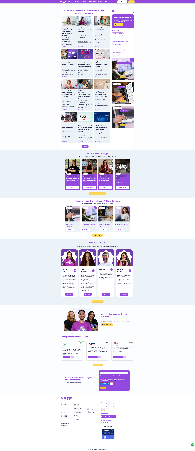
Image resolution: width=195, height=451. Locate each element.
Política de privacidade (64, 425)
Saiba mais (64, 46)
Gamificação (76, 415)
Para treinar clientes (64, 416)
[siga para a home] (63, 2)
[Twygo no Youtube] (108, 423)
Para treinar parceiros (64, 415)
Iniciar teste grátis (118, 24)
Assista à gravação (89, 187)
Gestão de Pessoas (82, 37)
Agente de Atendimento (78, 411)
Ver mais (85, 146)
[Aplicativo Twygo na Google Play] (112, 418)
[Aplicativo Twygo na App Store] (104, 418)
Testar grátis (131, 1)
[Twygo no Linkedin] (102, 423)
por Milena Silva (65, 37)
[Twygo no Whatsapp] (104, 423)
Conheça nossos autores (97, 301)
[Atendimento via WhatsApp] (192, 444)
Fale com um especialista (106, 324)
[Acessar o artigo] (69, 21)
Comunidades (76, 419)
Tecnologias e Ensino (66, 39)
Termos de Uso (63, 426)
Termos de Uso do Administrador (66, 428)
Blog (88, 408)
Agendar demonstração (122, 1)
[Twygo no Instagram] (106, 423)
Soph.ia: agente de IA (77, 408)
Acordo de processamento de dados (65, 423)
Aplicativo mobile (77, 416)
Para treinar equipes (64, 412)
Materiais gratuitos (90, 409)
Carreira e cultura (63, 404)
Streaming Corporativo (77, 412)
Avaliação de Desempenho (84, 70)
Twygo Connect (89, 411)
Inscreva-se (72, 187)
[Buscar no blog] (113, 11)
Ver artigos (69, 294)
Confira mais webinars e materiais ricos (97, 193)
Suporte (62, 405)
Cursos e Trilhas (76, 404)
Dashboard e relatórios (77, 405)
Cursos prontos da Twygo (78, 407)
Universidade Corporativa (91, 412)
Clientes (62, 407)
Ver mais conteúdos (97, 235)
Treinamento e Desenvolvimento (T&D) (69, 70)
